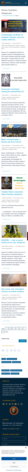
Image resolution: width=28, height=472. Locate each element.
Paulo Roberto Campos (7, 246)
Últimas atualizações (14, 47)
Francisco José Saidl (6, 198)
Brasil (7, 147)
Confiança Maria (5, 370)
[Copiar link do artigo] (19, 350)
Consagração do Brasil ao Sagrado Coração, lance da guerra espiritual (12, 37)
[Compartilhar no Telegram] (10, 350)
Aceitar (14, 458)
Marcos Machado (6, 43)
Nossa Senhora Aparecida (16, 370)
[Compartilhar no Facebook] (2, 350)
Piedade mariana (5, 373)
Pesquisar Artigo (5, 338)
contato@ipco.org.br (13, 429)
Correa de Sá (5, 295)
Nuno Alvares (5, 95)
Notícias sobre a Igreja (13, 201)
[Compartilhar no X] (6, 350)
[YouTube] (15, 404)
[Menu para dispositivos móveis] (26, 3)
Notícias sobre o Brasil (15, 147)
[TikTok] (18, 404)
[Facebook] (3, 404)
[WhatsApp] (21, 404)
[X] (12, 404)
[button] (26, 447)
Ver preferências (14, 466)
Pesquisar (22, 340)
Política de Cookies (9, 470)
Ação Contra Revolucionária (8, 45)
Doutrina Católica (12, 99)
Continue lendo (7, 68)
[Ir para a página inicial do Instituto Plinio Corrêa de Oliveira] (14, 410)
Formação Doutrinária (11, 297)
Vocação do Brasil (12, 149)
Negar (14, 462)
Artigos (18, 45)
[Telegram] (9, 404)
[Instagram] (6, 404)
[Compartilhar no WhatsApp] (15, 350)
